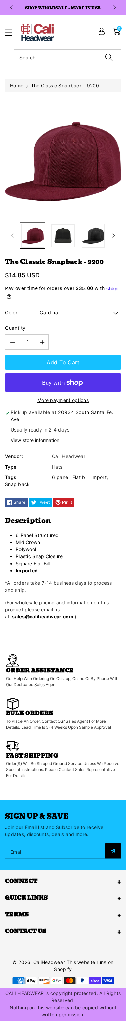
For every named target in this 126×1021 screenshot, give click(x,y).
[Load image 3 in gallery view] (93, 235)
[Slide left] (12, 235)
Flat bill (80, 477)
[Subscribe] (113, 851)
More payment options (63, 400)
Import (99, 477)
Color (11, 312)
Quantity (15, 328)
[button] (11, 32)
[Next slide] (114, 7)
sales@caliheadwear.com (42, 616)
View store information (35, 440)
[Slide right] (113, 235)
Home (16, 85)
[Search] (109, 57)
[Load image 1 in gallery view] (32, 235)
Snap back (17, 484)
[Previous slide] (11, 7)
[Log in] (101, 31)
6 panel (60, 477)
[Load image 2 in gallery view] (63, 235)
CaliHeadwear (49, 962)
